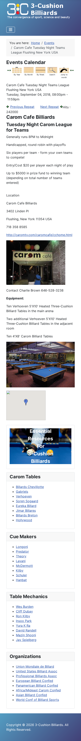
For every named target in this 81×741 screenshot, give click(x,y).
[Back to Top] (74, 734)
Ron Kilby (23, 616)
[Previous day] (10, 70)
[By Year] (17, 70)
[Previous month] (8, 70)
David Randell (26, 630)
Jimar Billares (26, 511)
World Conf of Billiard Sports (37, 700)
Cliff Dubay (24, 611)
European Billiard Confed (34, 681)
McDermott (24, 566)
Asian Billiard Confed (31, 695)
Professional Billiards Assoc (36, 676)
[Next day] (71, 70)
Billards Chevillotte (30, 487)
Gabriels (22, 492)
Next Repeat (49, 107)
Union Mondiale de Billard (35, 666)
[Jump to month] (64, 70)
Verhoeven (24, 496)
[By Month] (29, 70)
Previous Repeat (22, 107)
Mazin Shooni (26, 635)
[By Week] (40, 70)
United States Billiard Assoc (36, 671)
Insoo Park (24, 621)
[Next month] (73, 70)
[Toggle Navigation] (10, 30)
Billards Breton (27, 515)
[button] (26, 402)
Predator (22, 551)
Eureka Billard (26, 506)
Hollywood (24, 520)
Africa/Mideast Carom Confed (38, 690)
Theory (21, 556)
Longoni (22, 547)
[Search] (52, 70)
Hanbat (21, 580)
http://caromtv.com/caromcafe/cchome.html (39, 235)
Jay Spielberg (26, 640)
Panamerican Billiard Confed (37, 685)
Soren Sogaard (27, 501)
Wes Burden (24, 607)
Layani (21, 561)
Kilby (19, 570)
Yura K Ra (23, 626)
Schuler (21, 575)
